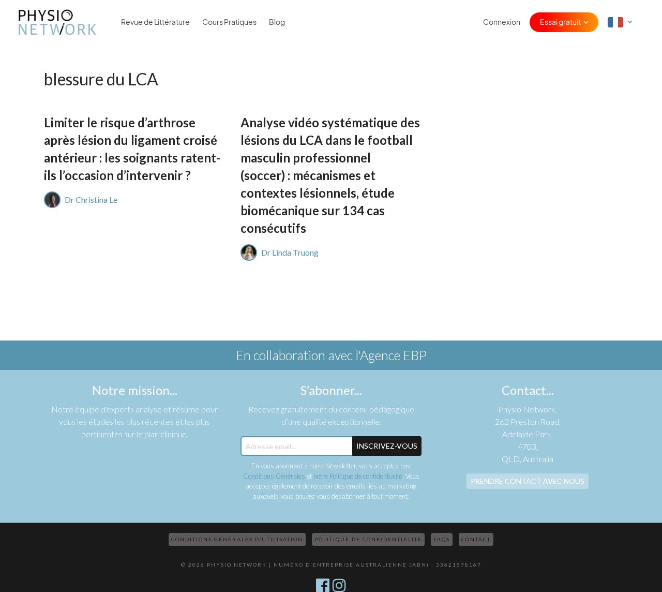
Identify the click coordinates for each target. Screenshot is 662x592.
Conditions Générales (274, 476)
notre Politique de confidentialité (357, 476)
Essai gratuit (560, 22)
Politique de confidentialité (368, 539)
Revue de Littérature (155, 22)
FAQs (441, 539)
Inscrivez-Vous (386, 445)
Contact (476, 539)
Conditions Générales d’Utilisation (237, 539)
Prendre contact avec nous (527, 481)
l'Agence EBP (391, 355)
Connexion (501, 22)
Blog (277, 22)
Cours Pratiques (229, 22)
